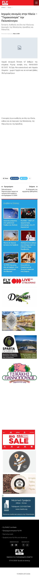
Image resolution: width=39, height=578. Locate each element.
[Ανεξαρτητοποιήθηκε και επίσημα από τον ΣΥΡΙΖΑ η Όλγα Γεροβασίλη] (28, 236)
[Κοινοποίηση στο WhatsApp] (27, 545)
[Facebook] (12, 545)
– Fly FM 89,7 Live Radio (9, 527)
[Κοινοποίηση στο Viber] (23, 545)
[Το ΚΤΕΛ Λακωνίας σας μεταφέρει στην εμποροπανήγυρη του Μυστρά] (11, 258)
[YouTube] (16, 545)
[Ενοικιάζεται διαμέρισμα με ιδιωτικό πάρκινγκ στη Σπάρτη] (28, 258)
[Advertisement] (19, 96)
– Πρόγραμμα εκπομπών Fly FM (12, 530)
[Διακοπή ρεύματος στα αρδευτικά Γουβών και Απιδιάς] (11, 213)
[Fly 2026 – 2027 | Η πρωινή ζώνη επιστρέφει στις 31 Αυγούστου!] (28, 213)
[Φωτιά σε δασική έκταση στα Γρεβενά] (11, 236)
